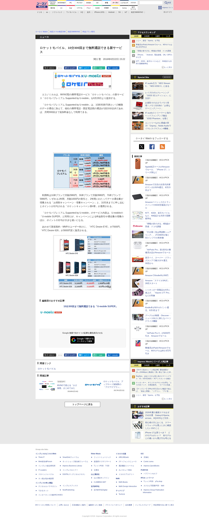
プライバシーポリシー (113, 505)
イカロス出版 (121, 454)
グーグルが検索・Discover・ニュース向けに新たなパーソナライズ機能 (158, 318)
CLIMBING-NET (100, 482)
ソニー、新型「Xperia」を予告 (148, 41)
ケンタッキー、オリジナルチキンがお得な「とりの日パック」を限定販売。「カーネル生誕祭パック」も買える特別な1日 (154, 385)
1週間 (157, 36)
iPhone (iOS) (99, 12)
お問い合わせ (64, 505)
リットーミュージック (102, 457)
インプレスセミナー (70, 470)
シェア (72, 68)
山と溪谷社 (95, 474)
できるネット (43, 491)
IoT (126, 12)
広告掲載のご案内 (79, 505)
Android (111, 12)
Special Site (143, 77)
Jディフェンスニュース (128, 462)
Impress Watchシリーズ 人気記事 (153, 361)
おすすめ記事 (144, 406)
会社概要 (128, 505)
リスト (60, 68)
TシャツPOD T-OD (101, 466)
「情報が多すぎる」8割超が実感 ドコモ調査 (153, 51)
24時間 (146, 36)
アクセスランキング (147, 32)
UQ (81, 12)
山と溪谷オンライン (101, 478)
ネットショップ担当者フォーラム (75, 462)
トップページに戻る (82, 404)
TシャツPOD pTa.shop (153, 481)
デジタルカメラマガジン (47, 486)
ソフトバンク (57, 12)
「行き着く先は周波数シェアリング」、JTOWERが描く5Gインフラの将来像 (158, 235)
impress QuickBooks (151, 466)
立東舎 (96, 470)
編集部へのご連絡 (95, 505)
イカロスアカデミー (126, 474)
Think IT (41, 457)
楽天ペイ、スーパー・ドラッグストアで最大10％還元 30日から (158, 260)
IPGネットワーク (147, 478)
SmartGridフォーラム (71, 457)
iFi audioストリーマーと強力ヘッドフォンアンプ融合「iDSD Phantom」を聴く (158, 116)
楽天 (88, 12)
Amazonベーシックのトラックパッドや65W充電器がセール (158, 205)
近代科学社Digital (100, 490)
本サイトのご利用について (45, 505)
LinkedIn (115, 68)
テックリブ (120, 491)
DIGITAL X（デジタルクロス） (74, 474)
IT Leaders (42, 470)
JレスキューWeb (125, 470)
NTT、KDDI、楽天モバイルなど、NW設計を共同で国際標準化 (157, 216)
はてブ (86, 68)
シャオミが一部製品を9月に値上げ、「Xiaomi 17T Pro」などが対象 (158, 293)
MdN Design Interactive (128, 486)
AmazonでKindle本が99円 (156, 275)
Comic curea (148, 462)
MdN (118, 479)
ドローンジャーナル (46, 474)
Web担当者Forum (45, 462)
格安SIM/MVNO (137, 12)
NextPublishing (68, 490)
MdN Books (123, 482)
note (100, 68)
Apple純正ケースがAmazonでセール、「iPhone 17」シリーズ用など (157, 170)
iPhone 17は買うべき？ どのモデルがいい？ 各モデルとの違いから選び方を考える (158, 435)
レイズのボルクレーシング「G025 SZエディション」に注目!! (158, 95)
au (47, 12)
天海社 (146, 457)
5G (119, 12)
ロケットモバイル (47, 369)
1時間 (136, 36)
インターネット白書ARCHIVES (50, 495)
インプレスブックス (70, 486)
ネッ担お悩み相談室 (46, 479)
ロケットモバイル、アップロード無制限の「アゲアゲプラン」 (113, 384)
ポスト (51, 68)
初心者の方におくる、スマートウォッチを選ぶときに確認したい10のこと (158, 425)
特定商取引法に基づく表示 (163, 505)
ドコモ (39, 12)
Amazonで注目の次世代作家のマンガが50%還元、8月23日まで (157, 187)
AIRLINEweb (124, 457)
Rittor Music (96, 454)
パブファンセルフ (150, 474)
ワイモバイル (71, 12)
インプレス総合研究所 (46, 466)
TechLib (122, 494)
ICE (142, 454)
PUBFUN (144, 470)
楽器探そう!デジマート (102, 462)
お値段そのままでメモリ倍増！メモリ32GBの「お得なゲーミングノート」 (157, 105)
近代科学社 (95, 486)
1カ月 (168, 36)
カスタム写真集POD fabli (154, 486)
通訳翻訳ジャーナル (126, 466)
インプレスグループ (142, 505)
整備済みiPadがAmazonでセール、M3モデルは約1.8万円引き (158, 351)
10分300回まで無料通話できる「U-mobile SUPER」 (91, 306)
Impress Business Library (72, 466)
